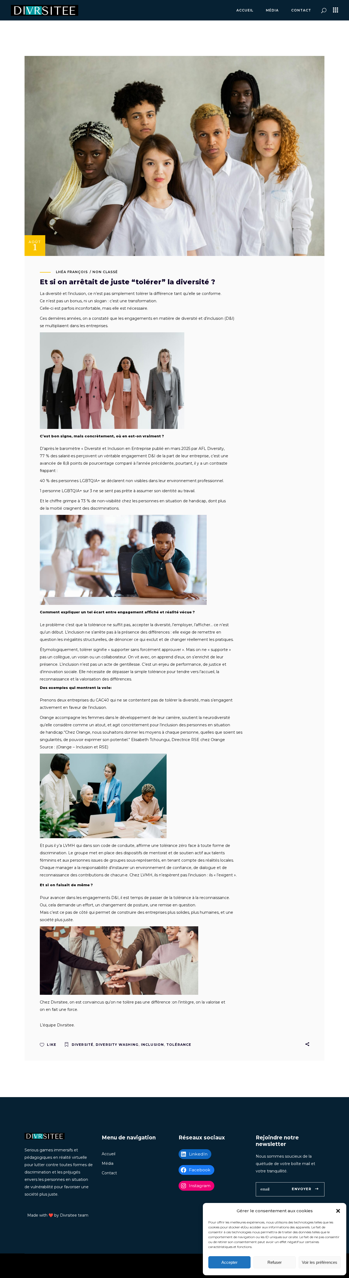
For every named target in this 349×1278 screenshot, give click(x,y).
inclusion (152, 1045)
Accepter (229, 1262)
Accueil (108, 1153)
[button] (338, 1211)
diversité (83, 1045)
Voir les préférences (319, 1262)
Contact (109, 1172)
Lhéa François (72, 272)
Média (107, 1163)
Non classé (105, 272)
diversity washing (117, 1045)
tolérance (178, 1045)
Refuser (274, 1262)
